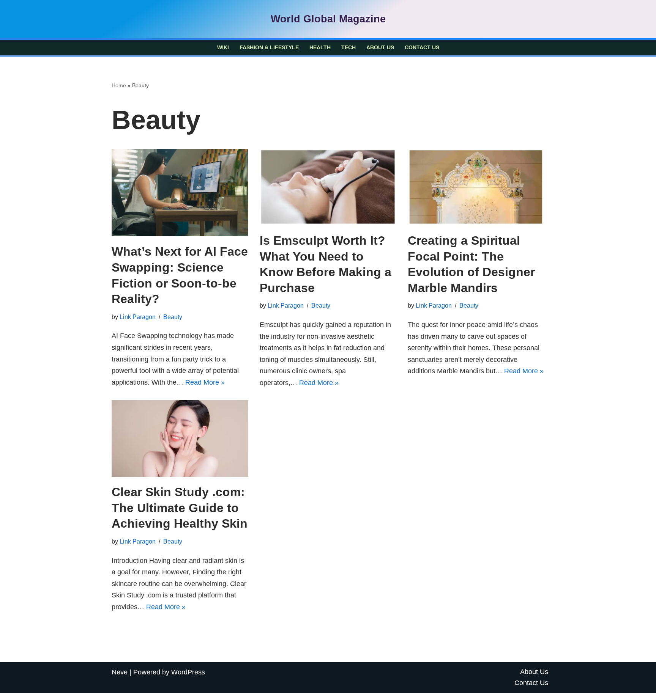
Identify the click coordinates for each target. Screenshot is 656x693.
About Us (380, 47)
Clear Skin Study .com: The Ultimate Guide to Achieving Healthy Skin (180, 507)
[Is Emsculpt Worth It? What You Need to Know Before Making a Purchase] (328, 187)
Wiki (223, 47)
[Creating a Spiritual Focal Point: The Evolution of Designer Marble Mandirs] (476, 187)
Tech (348, 47)
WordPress (188, 672)
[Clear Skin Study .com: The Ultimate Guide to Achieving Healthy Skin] (180, 438)
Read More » (205, 382)
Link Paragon (138, 316)
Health (320, 47)
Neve (120, 672)
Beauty (172, 316)
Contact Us (422, 47)
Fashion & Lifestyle (269, 47)
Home (119, 85)
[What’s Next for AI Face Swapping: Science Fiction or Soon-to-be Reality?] (180, 193)
